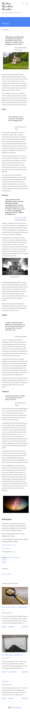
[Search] (23, 3)
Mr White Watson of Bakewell (12, 655)
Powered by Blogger (16, 707)
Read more (25, 626)
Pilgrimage (13, 551)
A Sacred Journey (22, 434)
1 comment (10, 698)
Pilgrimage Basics (19, 217)
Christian (9, 557)
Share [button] (4, 562)
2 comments (10, 626)
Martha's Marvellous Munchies (7, 6)
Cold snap (5, 681)
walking (4, 559)
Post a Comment (6, 574)
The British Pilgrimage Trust (9, 545)
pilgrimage (16, 557)
